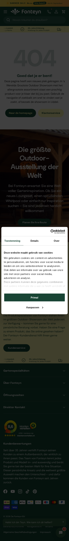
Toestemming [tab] (12, 240)
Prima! (34, 297)
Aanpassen (32, 307)
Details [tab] (34, 240)
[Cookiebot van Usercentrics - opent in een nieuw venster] (50, 231)
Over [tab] (56, 240)
